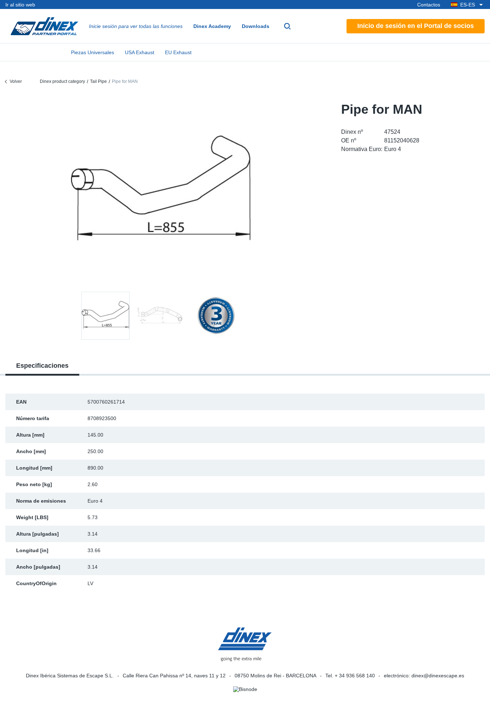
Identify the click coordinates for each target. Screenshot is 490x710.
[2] (216, 316)
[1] (161, 316)
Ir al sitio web (20, 5)
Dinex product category (62, 81)
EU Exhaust (178, 52)
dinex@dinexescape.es (437, 675)
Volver (16, 81)
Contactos (428, 5)
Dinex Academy (212, 26)
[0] (160, 191)
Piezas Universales (92, 52)
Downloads (255, 26)
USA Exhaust (139, 52)
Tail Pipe (98, 81)
